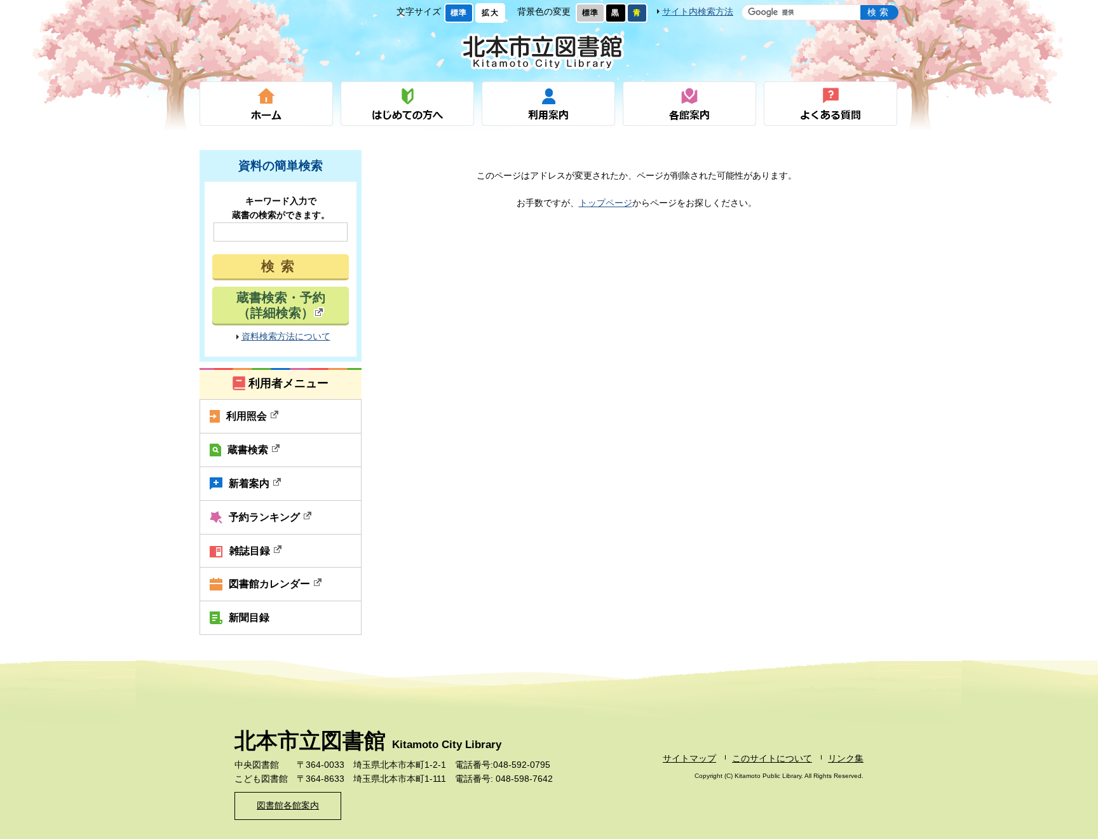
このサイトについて (772, 758)
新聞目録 (249, 617)
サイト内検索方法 (697, 12)
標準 (459, 12)
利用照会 (247, 415)
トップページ (605, 203)
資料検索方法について (285, 336)
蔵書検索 (249, 449)
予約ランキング (265, 516)
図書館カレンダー (271, 583)
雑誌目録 (251, 550)
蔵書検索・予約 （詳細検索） (280, 305)
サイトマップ (689, 758)
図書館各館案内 (288, 805)
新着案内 (250, 483)
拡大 (490, 12)
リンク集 (846, 758)
